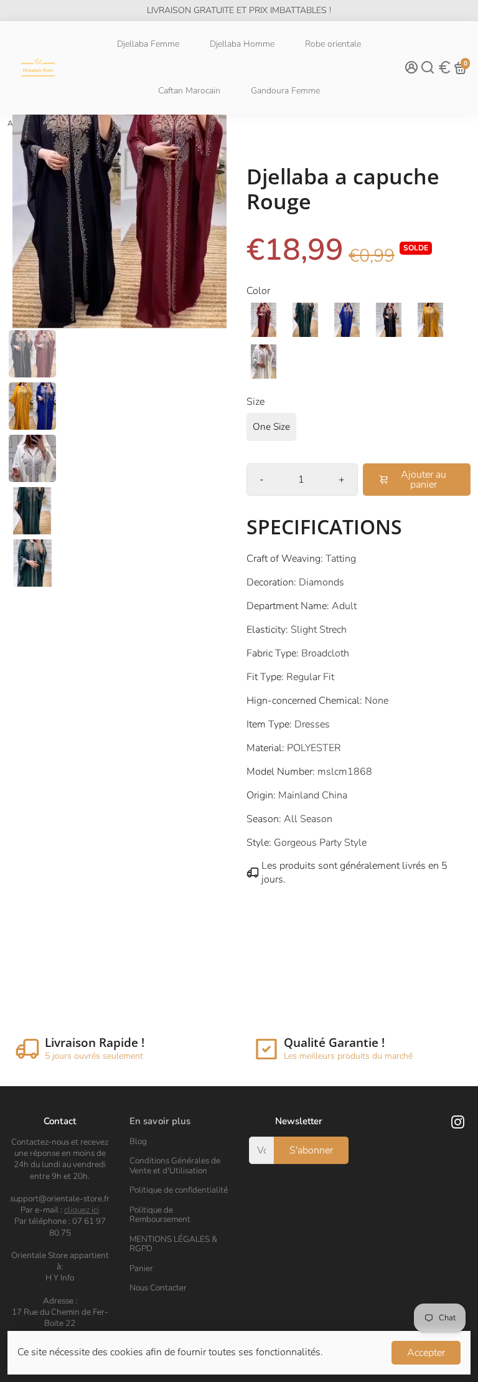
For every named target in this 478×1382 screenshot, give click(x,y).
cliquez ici (81, 1210)
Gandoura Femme (285, 91)
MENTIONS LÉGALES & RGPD (173, 1244)
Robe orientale (333, 44)
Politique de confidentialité (178, 1190)
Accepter (426, 1353)
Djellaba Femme (148, 44)
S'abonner (311, 1150)
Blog (138, 1142)
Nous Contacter (158, 1288)
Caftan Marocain (189, 91)
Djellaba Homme (242, 44)
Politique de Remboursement (159, 1214)
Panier (141, 1269)
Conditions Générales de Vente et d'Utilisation (174, 1165)
